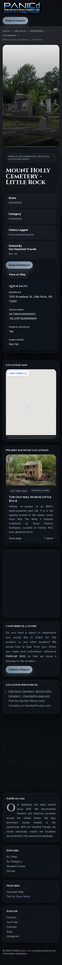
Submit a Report (19, 669)
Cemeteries (9, 35)
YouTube (12, 922)
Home (6, 31)
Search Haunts (15, 20)
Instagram (12, 936)
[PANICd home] (22, 8)
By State (11, 856)
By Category (14, 861)
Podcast (11, 926)
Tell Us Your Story (18, 896)
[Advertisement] (31, 583)
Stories (10, 871)
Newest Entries (15, 866)
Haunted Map (15, 891)
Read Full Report (19, 265)
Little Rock (20, 31)
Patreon (11, 917)
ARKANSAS (36, 31)
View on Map (17, 274)
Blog (9, 931)
